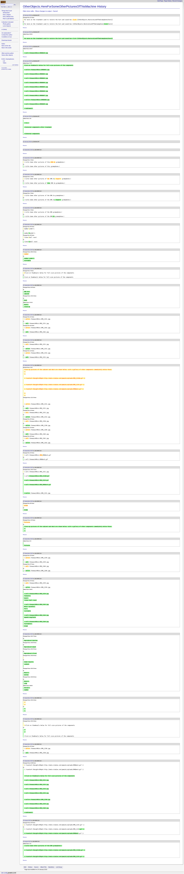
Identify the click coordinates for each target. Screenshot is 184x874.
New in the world (6, 48)
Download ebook (7, 40)
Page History (168, 1)
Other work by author (8, 53)
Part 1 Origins (7, 14)
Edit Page (160, 1)
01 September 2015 (28, 149)
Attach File (43, 867)
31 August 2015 (27, 820)
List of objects (7, 26)
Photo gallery (7, 24)
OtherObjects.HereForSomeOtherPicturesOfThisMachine (59, 6)
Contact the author (7, 35)
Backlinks (51, 867)
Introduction (6, 12)
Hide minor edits (28, 11)
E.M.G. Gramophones (8, 59)
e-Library (4, 29)
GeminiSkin (4, 67)
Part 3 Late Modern (8, 18)
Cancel (55, 11)
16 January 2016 (27, 15)
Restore (25, 27)
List (4, 61)
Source (36, 867)
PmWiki (9, 69)
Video (4, 63)
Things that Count (7, 11)
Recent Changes (177, 1)
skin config (4, 873)
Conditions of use (7, 37)
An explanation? (6, 33)
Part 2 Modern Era (8, 16)
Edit (25, 867)
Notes (3, 44)
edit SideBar (15, 64)
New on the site (6, 45)
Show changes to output (43, 11)
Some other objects (7, 55)
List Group (59, 867)
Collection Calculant (7, 22)
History (30, 867)
